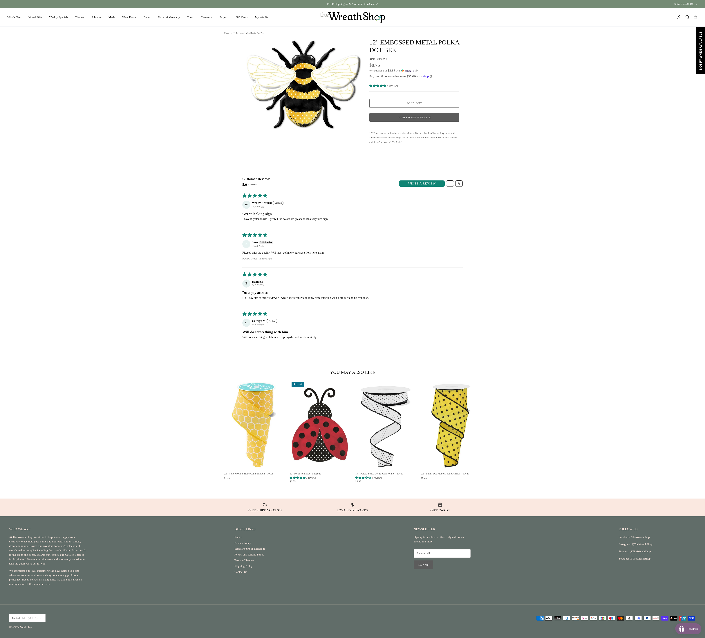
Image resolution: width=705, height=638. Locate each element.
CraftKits (370, 4)
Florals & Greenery (169, 17)
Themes (79, 17)
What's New (14, 17)
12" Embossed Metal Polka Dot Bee (248, 33)
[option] (303, 85)
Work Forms (129, 17)
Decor (147, 17)
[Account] (679, 17)
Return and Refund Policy (249, 554)
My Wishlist (262, 17)
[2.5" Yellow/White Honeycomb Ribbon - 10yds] (254, 425)
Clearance (206, 17)
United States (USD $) (684, 4)
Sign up (423, 564)
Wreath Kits (35, 17)
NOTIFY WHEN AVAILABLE (414, 117)
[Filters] (450, 183)
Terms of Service (244, 560)
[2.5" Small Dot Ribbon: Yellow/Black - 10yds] (451, 425)
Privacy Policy (242, 543)
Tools (190, 17)
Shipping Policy (243, 566)
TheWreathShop (640, 537)
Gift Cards (242, 17)
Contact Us (240, 571)
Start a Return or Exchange (249, 548)
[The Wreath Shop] (352, 17)
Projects (224, 17)
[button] (393, 70)
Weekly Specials (58, 17)
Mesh (112, 17)
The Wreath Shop (24, 627)
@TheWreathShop (640, 551)
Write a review (422, 183)
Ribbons (96, 17)
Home (226, 33)
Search (238, 537)
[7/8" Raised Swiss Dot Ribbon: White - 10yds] (385, 425)
